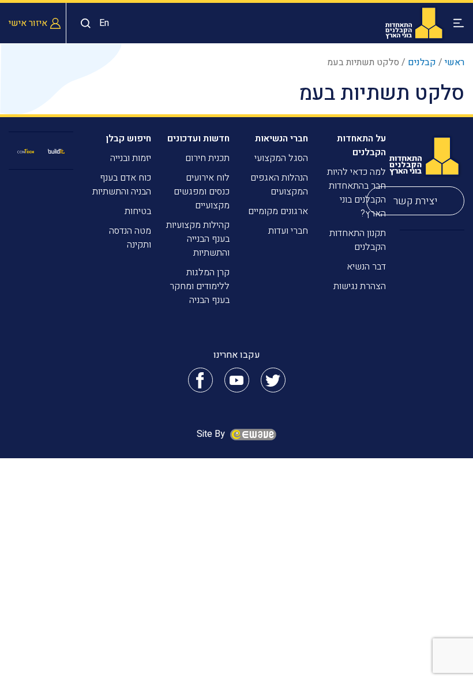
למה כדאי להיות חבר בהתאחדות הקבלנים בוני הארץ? (356, 192)
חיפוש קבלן (128, 138)
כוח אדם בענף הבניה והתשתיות (121, 185)
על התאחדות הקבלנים (361, 145)
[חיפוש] (83, 23)
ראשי (454, 62)
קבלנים (422, 62)
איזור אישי (28, 23)
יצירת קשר (415, 201)
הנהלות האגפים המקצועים (279, 185)
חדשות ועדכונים (198, 138)
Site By (212, 434)
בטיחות (138, 211)
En (104, 23)
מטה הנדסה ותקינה (130, 238)
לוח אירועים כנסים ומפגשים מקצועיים (202, 191)
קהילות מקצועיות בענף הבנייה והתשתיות (198, 239)
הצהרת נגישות (359, 286)
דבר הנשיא (366, 267)
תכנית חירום (207, 158)
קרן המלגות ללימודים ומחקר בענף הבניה (200, 286)
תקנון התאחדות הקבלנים (357, 240)
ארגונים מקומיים (278, 211)
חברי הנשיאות (281, 138)
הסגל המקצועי (281, 158)
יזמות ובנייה (130, 158)
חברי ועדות (288, 231)
